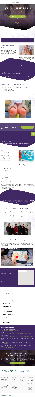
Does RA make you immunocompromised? (8, 314)
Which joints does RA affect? (6, 322)
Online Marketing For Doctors (8, 395)
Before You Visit (21, 380)
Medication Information (22, 382)
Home (15, 25)
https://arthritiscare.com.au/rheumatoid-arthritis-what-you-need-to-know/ (10, 347)
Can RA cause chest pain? (6, 319)
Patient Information (22, 379)
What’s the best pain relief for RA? (7, 306)
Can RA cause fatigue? (5, 317)
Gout (12, 380)
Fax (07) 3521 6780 (30, 383)
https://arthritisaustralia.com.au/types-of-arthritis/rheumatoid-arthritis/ (10, 330)
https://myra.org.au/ (3, 340)
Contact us (2, 219)
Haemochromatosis (14, 381)
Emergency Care (22, 381)
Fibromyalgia (13, 379)
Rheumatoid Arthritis (14, 387)
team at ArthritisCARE (12, 33)
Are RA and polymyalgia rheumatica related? (8, 309)
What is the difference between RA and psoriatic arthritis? (10, 308)
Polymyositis (13, 385)
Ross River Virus (14, 388)
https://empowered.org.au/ (4, 343)
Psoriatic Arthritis (14, 386)
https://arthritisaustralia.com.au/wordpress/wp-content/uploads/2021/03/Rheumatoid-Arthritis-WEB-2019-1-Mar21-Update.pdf (17, 336)
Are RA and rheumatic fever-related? (7, 311)
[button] (17, 295)
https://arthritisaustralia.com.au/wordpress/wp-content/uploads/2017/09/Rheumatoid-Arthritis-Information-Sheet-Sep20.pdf (16, 333)
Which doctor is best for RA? (6, 303)
